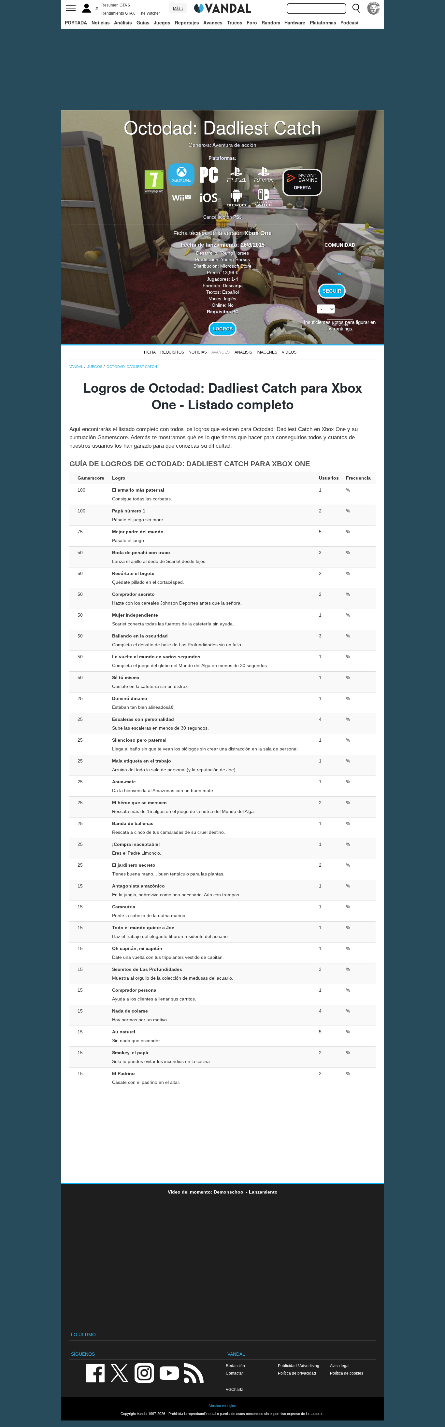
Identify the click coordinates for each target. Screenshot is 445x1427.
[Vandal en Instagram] (144, 1372)
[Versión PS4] (236, 174)
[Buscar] (356, 8)
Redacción (235, 1366)
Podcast (349, 22)
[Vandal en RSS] (193, 1372)
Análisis (123, 22)
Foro (252, 22)
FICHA (150, 352)
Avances (213, 22)
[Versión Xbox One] (181, 174)
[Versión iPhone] (209, 197)
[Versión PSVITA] (264, 174)
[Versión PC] (209, 174)
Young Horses (234, 253)
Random (271, 22)
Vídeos (289, 352)
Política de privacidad (297, 1373)
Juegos (162, 22)
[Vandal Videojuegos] (222, 7)
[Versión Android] (236, 197)
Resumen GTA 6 (115, 5)
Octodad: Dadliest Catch (222, 127)
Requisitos (172, 352)
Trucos (234, 22)
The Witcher (149, 13)
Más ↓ (178, 8)
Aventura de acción (234, 144)
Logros (223, 328)
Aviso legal (340, 1366)
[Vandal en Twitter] (119, 1372)
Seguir (332, 291)
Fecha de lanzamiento (209, 245)
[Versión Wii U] (181, 197)
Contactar (234, 1373)
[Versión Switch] (264, 197)
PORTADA (76, 22)
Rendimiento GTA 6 (118, 13)
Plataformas (323, 22)
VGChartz (234, 1389)
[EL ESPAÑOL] (373, 8)
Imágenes (267, 352)
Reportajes (187, 22)
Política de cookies (346, 1373)
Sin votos (340, 324)
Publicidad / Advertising (298, 1366)
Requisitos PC (222, 311)
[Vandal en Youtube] (169, 1372)
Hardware (294, 22)
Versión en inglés (222, 1405)
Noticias (101, 22)
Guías (143, 22)
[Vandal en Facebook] (95, 1372)
